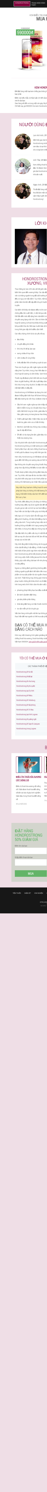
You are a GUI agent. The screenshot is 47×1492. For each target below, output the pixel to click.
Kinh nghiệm (38, 893)
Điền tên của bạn (21, 846)
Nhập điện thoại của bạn (24, 857)
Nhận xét (27, 893)
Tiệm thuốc (17, 893)
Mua (31, 873)
